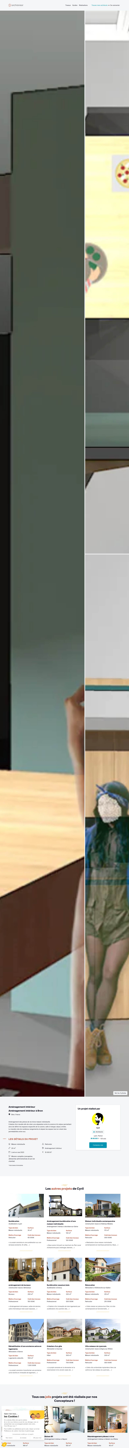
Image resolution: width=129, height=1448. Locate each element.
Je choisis (23, 1438)
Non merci (9, 1438)
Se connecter (115, 5)
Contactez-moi (98, 1145)
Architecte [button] (99, 1132)
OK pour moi (37, 1438)
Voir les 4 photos (120, 1093)
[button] (4, 1444)
